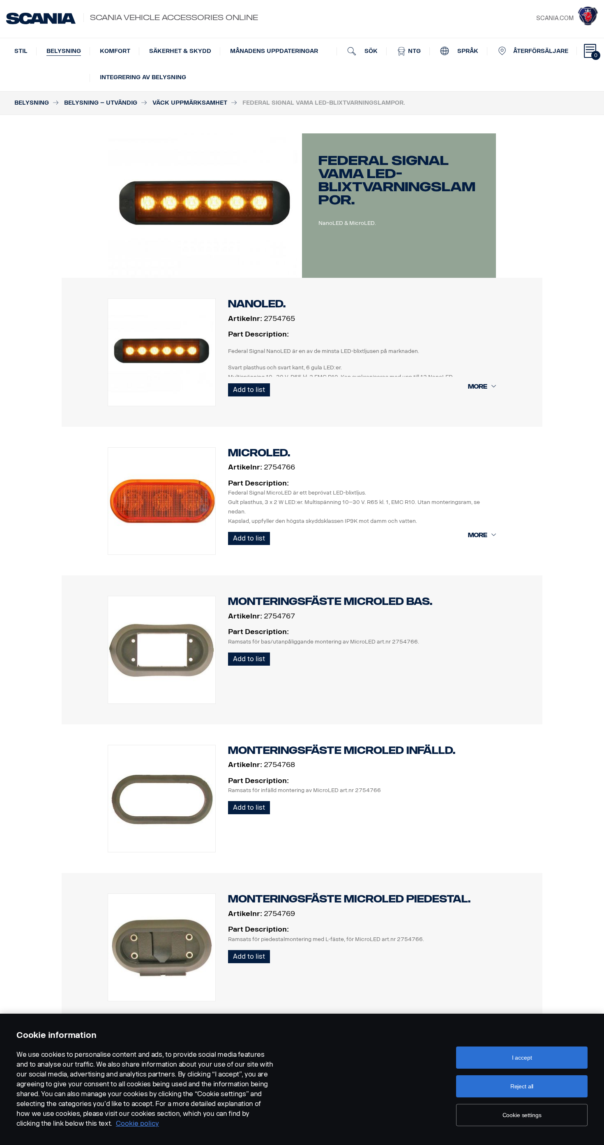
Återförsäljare (540, 51)
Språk (467, 51)
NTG (413, 51)
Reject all (522, 1086)
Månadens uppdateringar (274, 51)
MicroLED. (259, 453)
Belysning (63, 51)
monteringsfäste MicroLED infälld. (341, 750)
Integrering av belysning (143, 77)
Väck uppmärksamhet (189, 102)
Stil (21, 51)
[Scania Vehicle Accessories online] (41, 18)
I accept (522, 1057)
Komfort (115, 51)
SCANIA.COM (555, 18)
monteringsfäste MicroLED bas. (330, 601)
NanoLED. (257, 304)
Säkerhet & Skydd (180, 51)
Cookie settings (522, 1115)
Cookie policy (137, 1123)
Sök (370, 51)
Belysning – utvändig (100, 102)
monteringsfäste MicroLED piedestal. (349, 899)
